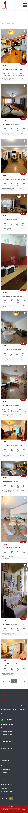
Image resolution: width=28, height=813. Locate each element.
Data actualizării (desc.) (7, 23)
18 (19, 681)
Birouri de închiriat (7, 748)
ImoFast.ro (21, 811)
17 (14, 681)
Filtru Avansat (14, 16)
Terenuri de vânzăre (7, 734)
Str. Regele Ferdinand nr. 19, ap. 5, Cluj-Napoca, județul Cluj (13, 710)
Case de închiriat (6, 745)
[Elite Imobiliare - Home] (5, 5)
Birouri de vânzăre (7, 731)
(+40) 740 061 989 (7, 784)
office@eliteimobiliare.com (9, 795)
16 (9, 681)
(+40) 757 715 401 (7, 788)
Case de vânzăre (6, 727)
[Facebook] (3, 798)
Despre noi (5, 765)
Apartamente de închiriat (8, 741)
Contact (4, 772)
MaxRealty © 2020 (13, 811)
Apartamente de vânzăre (8, 724)
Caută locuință (6, 769)
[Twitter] (7, 798)
